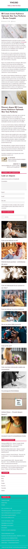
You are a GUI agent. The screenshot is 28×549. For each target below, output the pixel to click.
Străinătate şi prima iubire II (7, 525)
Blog (2, 478)
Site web (3, 200)
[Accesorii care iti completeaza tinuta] (14, 424)
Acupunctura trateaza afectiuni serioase (10, 540)
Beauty (3, 476)
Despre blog (4, 502)
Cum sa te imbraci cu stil (9, 240)
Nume (2, 192)
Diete (2, 481)
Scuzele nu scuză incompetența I (8, 530)
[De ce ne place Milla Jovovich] (14, 316)
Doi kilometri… (4, 527)
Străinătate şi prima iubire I (7, 523)
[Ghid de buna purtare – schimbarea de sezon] (14, 250)
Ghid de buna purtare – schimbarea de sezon (11, 510)
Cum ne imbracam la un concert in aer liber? (11, 512)
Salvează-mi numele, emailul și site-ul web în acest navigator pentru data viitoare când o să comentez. (12, 206)
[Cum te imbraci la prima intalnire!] (14, 298)
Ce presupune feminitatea (10, 391)
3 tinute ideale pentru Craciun (7, 533)
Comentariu (4, 181)
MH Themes (23, 547)
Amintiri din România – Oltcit (7, 520)
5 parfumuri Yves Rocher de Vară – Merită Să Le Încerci (13, 535)
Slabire (3, 490)
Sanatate (3, 488)
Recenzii (3, 485)
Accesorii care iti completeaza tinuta (13, 436)
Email (2, 196)
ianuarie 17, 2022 (6, 21)
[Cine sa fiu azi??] (14, 334)
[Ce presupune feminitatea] (14, 379)
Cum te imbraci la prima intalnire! (12, 309)
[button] (26, 10)
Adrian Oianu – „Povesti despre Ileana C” (10, 542)
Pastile (3, 483)
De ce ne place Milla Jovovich (11, 324)
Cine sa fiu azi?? (6, 346)
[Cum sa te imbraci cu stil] (14, 229)
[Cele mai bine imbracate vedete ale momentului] (14, 356)
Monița (14, 21)
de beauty (23, 42)
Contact (3, 504)
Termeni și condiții (5, 500)
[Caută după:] (14, 217)
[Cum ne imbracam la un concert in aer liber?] (14, 274)
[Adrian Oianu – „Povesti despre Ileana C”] (14, 401)
